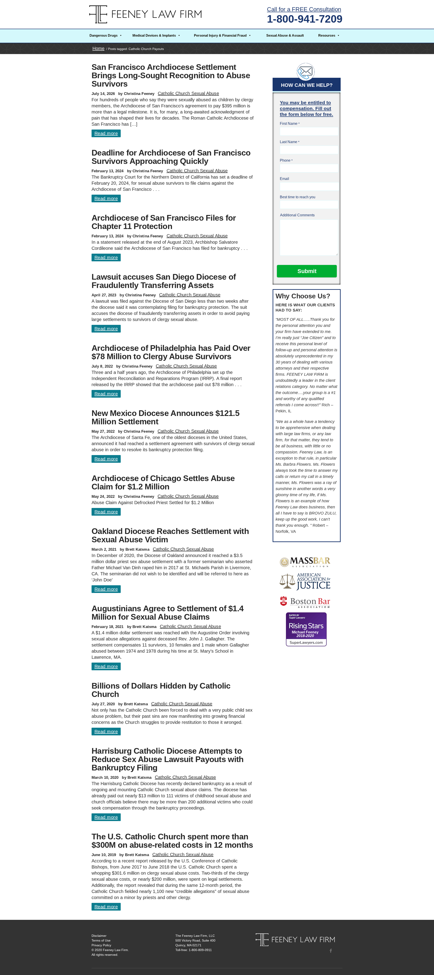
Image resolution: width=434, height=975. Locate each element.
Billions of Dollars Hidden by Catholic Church (161, 690)
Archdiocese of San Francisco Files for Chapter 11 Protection (164, 222)
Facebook (330, 950)
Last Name (288, 142)
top (424, 965)
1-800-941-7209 (304, 19)
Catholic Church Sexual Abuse (188, 93)
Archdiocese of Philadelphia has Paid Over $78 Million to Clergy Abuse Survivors (171, 352)
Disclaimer (99, 935)
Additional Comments (297, 215)
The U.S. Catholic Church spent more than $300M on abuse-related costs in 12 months (172, 841)
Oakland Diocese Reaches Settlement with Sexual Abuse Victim (170, 535)
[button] (105, 36)
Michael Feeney (305, 634)
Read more (106, 133)
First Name (288, 123)
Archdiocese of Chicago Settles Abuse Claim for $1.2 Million (163, 482)
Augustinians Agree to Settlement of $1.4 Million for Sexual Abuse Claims (167, 612)
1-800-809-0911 (200, 950)
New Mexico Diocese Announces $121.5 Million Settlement (165, 417)
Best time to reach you (297, 197)
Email (284, 179)
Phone (285, 160)
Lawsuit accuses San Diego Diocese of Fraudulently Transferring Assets (164, 281)
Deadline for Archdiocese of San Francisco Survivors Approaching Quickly (171, 157)
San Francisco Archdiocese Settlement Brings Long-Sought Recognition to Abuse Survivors (171, 75)
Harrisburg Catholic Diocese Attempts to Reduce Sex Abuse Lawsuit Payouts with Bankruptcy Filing (167, 759)
